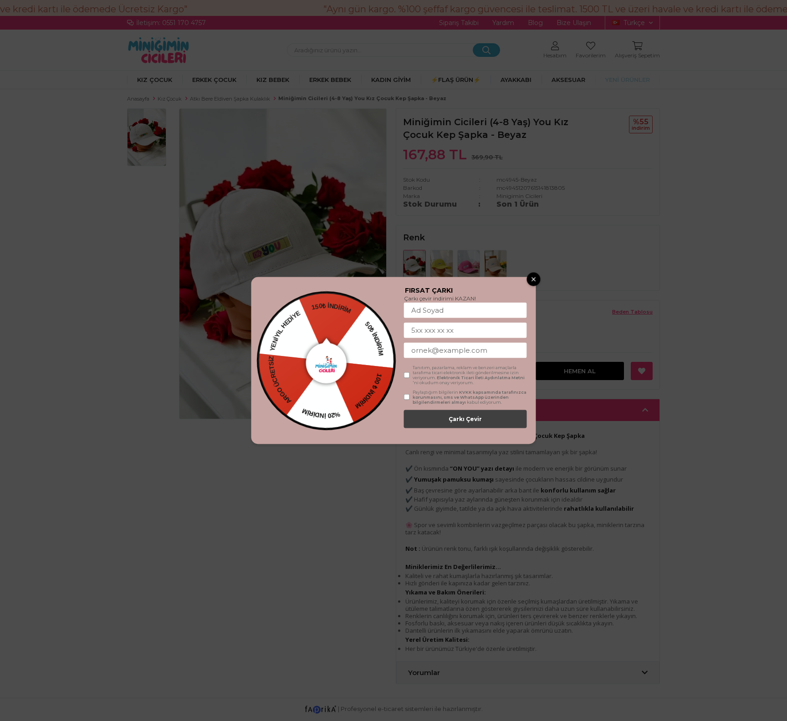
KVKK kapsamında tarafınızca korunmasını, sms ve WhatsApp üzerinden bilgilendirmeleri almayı (469, 397)
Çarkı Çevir (465, 419)
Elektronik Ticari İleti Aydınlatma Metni (481, 377)
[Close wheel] (534, 279)
